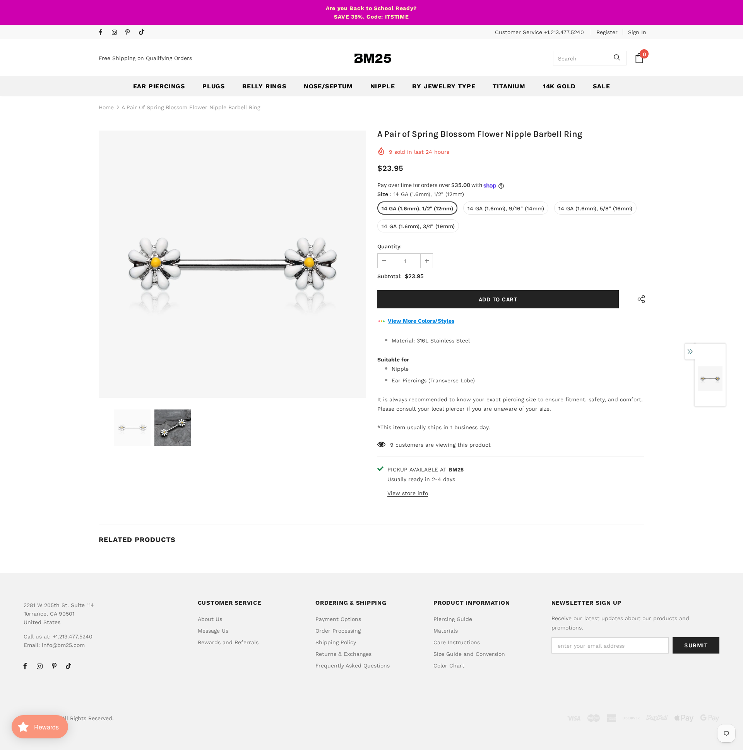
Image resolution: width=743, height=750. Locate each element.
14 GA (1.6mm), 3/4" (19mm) (418, 226)
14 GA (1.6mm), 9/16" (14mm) (505, 208)
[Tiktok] (143, 32)
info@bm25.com (63, 645)
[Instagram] (117, 33)
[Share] (639, 299)
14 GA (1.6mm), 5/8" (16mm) (595, 208)
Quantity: (389, 246)
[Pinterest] (130, 33)
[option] (232, 264)
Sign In (637, 32)
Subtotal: (389, 276)
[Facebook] (103, 33)
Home (106, 107)
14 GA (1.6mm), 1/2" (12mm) (417, 208)
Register (607, 32)
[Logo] (372, 58)
